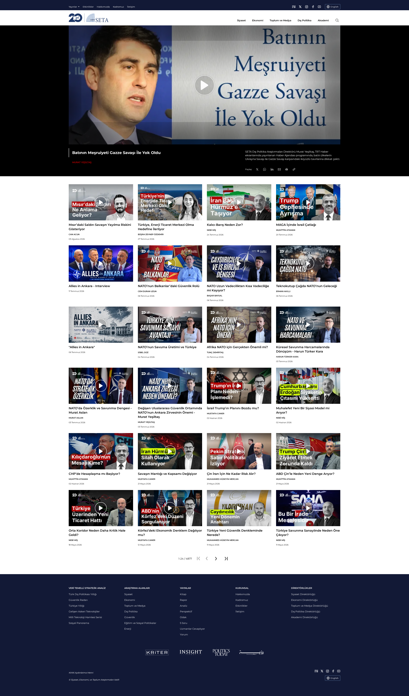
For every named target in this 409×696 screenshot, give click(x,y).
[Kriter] (157, 652)
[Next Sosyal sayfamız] (294, 6)
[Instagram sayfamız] (306, 6)
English (335, 678)
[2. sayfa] (216, 558)
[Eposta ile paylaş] (279, 169)
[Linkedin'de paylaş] (272, 169)
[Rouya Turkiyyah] (251, 652)
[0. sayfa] (206, 558)
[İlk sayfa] (198, 558)
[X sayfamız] (300, 6)
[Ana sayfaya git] (88, 17)
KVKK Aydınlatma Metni (81, 672)
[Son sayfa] (226, 558)
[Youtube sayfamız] (319, 6)
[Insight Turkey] (190, 652)
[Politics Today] (221, 652)
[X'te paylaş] (257, 169)
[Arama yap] (337, 20)
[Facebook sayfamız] (313, 6)
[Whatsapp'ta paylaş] (264, 169)
